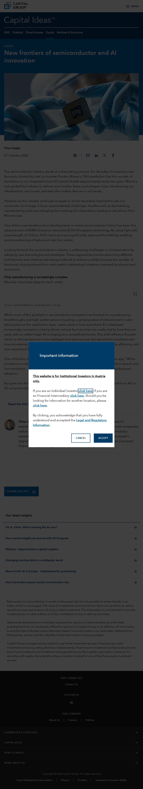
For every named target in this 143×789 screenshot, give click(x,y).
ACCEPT (103, 438)
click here (85, 390)
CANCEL (81, 438)
